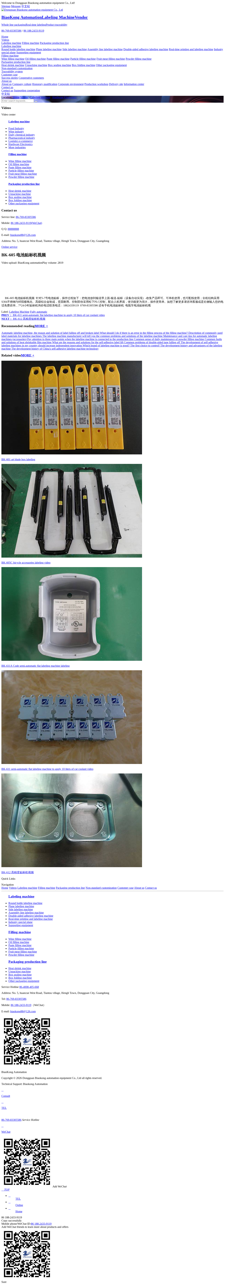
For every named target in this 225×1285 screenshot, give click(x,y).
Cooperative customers (31, 77)
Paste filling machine (58, 58)
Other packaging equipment (111, 65)
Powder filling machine (139, 58)
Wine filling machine (12, 58)
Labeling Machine (19, 311)
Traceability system (12, 71)
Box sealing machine (59, 65)
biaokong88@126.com (23, 234)
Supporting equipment (28, 52)
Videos (5, 39)
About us (6, 80)
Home (4, 36)
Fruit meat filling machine (111, 58)
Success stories (9, 77)
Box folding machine (83, 65)
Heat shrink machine (12, 65)
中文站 (25, 6)
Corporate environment (71, 84)
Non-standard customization (17, 68)
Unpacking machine (36, 65)
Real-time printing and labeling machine (191, 49)
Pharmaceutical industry (21, 137)
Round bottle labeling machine (18, 49)
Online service (9, 246)
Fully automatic (38, 311)
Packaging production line (54, 42)
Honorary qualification (44, 84)
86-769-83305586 (11, 30)
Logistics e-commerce (20, 141)
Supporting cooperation (27, 90)
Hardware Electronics (64, 97)
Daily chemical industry (21, 134)
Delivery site (116, 84)
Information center (134, 84)
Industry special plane (20, 922)
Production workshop (96, 84)
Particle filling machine (83, 58)
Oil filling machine (35, 58)
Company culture (21, 84)
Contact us (7, 87)
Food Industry (16, 128)
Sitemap (5, 6)
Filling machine (30, 42)
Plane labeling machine (49, 49)
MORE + (41, 326)
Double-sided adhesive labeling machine (145, 49)
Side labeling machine (74, 49)
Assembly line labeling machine (105, 49)
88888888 (13, 228)
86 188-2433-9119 (34, 30)
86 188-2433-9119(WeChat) (26, 222)
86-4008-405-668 (29, 986)
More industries (17, 147)
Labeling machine (11, 42)
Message (16, 6)
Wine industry (16, 131)
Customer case (9, 74)
